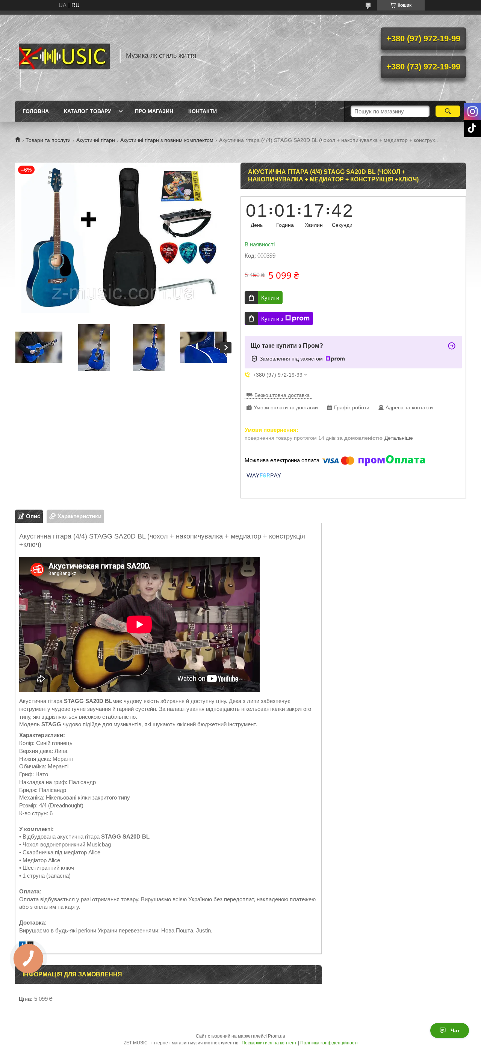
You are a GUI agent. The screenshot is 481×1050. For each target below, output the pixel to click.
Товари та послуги (48, 140)
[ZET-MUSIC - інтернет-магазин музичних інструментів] (64, 55)
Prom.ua (276, 1036)
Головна (36, 111)
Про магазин (154, 111)
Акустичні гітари (95, 140)
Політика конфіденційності (329, 1042)
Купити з (272, 318)
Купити (270, 297)
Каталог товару (87, 111)
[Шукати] (448, 111)
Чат (455, 1030)
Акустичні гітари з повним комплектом (166, 140)
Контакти (202, 111)
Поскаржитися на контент (269, 1042)
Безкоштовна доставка (282, 395)
